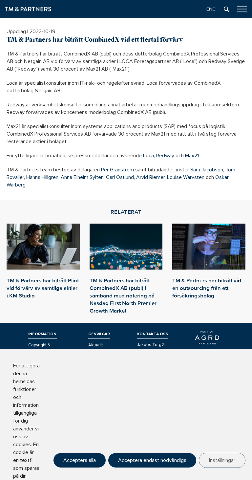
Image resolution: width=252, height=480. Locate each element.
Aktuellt (95, 345)
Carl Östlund (120, 177)
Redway (165, 155)
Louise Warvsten (185, 177)
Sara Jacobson (206, 169)
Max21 (192, 155)
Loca (148, 155)
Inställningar (222, 460)
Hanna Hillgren (42, 177)
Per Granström (117, 169)
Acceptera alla (79, 460)
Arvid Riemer (150, 177)
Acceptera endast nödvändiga (152, 460)
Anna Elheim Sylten (82, 177)
